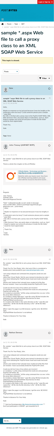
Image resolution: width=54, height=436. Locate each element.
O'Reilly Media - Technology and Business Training (35, 171)
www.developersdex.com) (35, 270)
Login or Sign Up (44, 2)
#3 (50, 259)
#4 (50, 342)
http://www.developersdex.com (32, 404)
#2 (50, 155)
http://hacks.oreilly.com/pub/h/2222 (30, 173)
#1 (50, 98)
